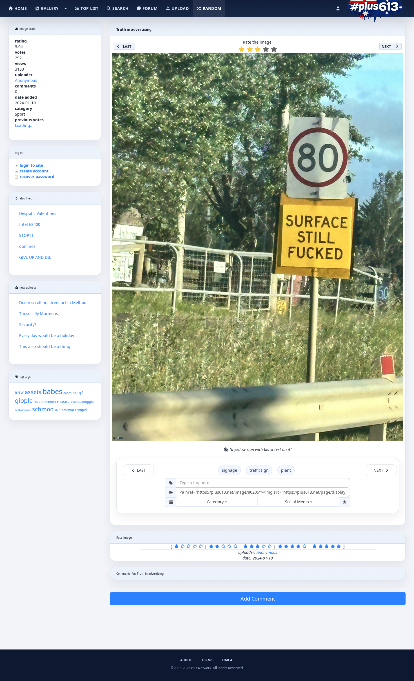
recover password (37, 176)
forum (149, 8)
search (119, 8)
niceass (63, 401)
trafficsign (259, 470)
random (211, 8)
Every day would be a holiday (46, 335)
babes (52, 391)
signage (229, 470)
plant (286, 470)
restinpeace (23, 410)
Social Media (297, 501)
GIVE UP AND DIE (35, 257)
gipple (24, 400)
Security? (27, 324)
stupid (82, 410)
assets (33, 392)
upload (179, 8)
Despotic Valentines (37, 213)
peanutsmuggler (82, 402)
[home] (375, 7)
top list (89, 8)
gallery (49, 8)
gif (81, 393)
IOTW (19, 392)
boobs (67, 393)
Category (216, 501)
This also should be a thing (44, 346)
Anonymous (26, 80)
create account (34, 171)
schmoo (43, 409)
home (20, 8)
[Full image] (396, 59)
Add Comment (258, 598)
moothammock (45, 401)
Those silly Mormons (38, 313)
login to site (31, 165)
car (75, 392)
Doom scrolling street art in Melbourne (55, 302)
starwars (69, 410)
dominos (27, 246)
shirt (58, 410)
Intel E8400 (29, 224)
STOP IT (26, 235)
